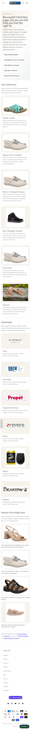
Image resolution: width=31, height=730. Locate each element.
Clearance (7, 636)
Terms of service (16, 726)
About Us (6, 663)
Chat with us (24, 726)
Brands (5, 659)
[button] (3, 3)
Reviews (5, 667)
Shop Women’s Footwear (11, 65)
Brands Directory (22, 634)
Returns (5, 679)
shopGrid (6, 690)
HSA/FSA (5, 686)
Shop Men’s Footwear (10, 70)
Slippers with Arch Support (11, 638)
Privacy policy (17, 723)
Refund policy (25, 723)
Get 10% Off (1, 423)
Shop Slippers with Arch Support (14, 60)
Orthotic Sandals (23, 636)
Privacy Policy (7, 671)
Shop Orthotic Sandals (11, 54)
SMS (4, 675)
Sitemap (5, 655)
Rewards (5, 682)
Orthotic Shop (9, 723)
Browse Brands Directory (12, 76)
